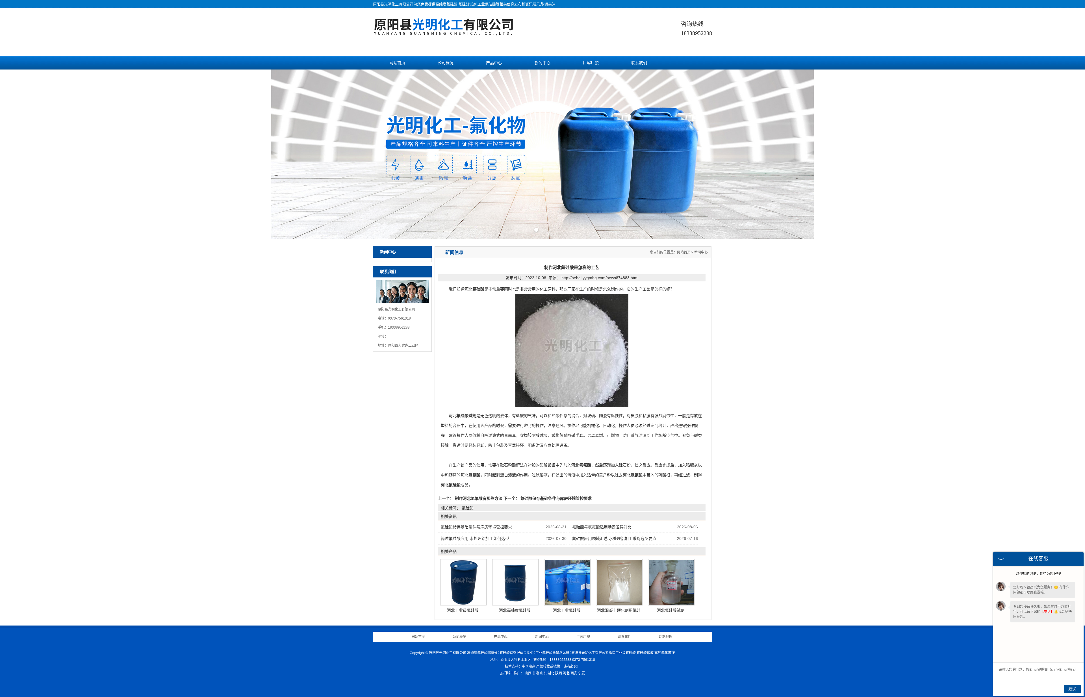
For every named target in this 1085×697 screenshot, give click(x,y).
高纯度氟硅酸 (446, 4)
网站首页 (397, 63)
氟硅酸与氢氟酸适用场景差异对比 (602, 527)
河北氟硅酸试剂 (671, 610)
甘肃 (535, 673)
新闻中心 (542, 63)
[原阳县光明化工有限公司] (443, 32)
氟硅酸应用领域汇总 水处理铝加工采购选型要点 (614, 538)
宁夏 (581, 673)
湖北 (551, 673)
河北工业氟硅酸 (567, 610)
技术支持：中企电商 (520, 666)
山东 (543, 673)
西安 (573, 673)
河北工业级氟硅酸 (463, 610)
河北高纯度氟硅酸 (515, 610)
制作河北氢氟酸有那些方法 (479, 498)
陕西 (558, 673)
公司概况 (445, 63)
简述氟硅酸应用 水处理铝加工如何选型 (475, 538)
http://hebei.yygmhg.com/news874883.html (599, 277)
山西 (528, 673)
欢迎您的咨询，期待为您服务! (1038, 574)
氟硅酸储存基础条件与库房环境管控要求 (555, 498)
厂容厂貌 (591, 63)
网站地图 (665, 637)
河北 (566, 673)
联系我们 (639, 63)
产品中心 (494, 63)
